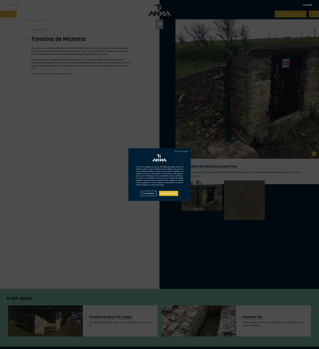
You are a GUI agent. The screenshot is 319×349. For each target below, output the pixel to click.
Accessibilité (307, 5)
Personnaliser (149, 193)
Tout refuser (181, 151)
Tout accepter (168, 193)
